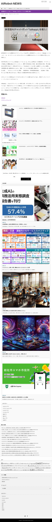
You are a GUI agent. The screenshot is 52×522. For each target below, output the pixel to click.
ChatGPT (39, 463)
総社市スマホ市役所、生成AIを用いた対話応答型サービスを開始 (15, 397)
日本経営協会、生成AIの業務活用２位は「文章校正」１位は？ (14, 224)
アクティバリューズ (6, 100)
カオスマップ (39, 465)
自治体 (36, 470)
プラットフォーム (25, 467)
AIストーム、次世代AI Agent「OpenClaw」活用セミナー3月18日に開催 (13, 427)
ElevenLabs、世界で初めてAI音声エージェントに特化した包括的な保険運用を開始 (15, 433)
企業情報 (47, 467)
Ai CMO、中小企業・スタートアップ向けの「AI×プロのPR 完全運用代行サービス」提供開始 (17, 429)
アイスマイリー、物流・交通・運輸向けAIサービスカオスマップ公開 (16, 267)
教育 (4, 416)
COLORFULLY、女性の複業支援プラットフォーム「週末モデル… (32, 159)
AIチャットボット (15, 463)
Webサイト (12, 465)
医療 (4, 414)
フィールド (5, 412)
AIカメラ (8, 463)
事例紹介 (43, 467)
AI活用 (34, 463)
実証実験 (9, 470)
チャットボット (13, 467)
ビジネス (4, 410)
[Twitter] (25, 516)
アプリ (16, 465)
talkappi (3, 97)
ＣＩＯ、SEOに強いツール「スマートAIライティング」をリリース (13, 449)
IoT (48, 463)
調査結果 (40, 470)
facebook (46, 1)
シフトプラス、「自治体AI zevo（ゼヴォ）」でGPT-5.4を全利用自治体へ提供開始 (15, 431)
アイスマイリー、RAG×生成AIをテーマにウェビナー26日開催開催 (13, 441)
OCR (6, 465)
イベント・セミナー (6, 408)
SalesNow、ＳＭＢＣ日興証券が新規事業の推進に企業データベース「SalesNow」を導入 (16, 451)
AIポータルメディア (25, 463)
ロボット (38, 467)
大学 (3, 470)
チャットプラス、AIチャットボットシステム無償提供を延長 (38, 173)
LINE (2, 465)
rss (42, 1)
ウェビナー (25, 465)
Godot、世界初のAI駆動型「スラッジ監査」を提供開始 (30, 133)
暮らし (3, 507)
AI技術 (32, 463)
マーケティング (32, 467)
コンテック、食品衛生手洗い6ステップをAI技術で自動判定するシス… (33, 108)
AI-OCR (5, 463)
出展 (49, 467)
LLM (4, 465)
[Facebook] (27, 516)
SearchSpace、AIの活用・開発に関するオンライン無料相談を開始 (14, 174)
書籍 (23, 470)
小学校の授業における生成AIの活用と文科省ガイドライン (13, 310)
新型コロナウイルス (18, 470)
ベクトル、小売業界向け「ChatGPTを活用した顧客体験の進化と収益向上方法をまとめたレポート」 (18, 447)
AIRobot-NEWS (25, 520)
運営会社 (3, 481)
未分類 (3, 509)
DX (44, 463)
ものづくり (5, 406)
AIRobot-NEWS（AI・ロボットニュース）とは (9, 477)
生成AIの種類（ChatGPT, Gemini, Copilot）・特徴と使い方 (14, 353)
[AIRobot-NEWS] (11, 3)
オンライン (32, 465)
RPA (8, 465)
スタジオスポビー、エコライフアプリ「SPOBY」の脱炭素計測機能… (33, 146)
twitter (44, 1)
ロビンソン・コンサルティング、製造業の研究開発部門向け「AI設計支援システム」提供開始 (17, 443)
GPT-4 (46, 463)
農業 (43, 470)
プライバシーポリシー (5, 479)
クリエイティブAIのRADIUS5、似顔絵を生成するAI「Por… (31, 121)
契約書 (6, 470)
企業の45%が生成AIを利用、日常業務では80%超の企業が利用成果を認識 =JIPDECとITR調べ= (17, 453)
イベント (20, 465)
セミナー (5, 467)
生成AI (32, 470)
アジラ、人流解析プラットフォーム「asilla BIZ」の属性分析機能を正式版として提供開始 (16, 435)
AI (2, 463)
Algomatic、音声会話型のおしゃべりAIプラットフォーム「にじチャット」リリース (15, 445)
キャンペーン (45, 465)
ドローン (20, 467)
